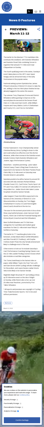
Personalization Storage (12, 407)
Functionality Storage (11, 403)
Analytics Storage (10, 411)
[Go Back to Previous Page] (6, 29)
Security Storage (10, 399)
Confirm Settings (22, 420)
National (8, 303)
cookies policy (24, 395)
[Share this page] (38, 29)
